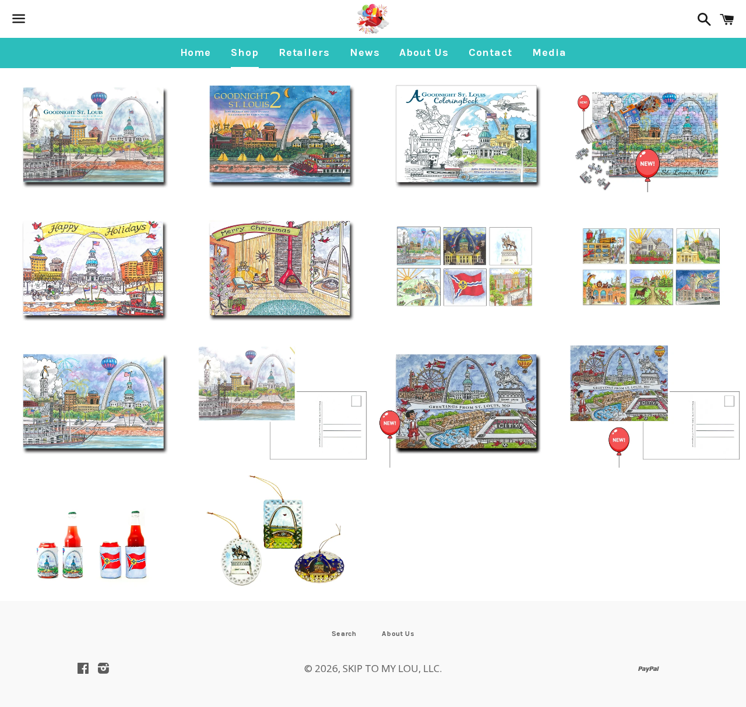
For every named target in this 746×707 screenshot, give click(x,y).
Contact (490, 52)
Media (549, 52)
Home (196, 52)
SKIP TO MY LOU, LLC (391, 668)
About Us (423, 52)
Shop (245, 52)
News (365, 52)
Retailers (304, 52)
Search (344, 634)
